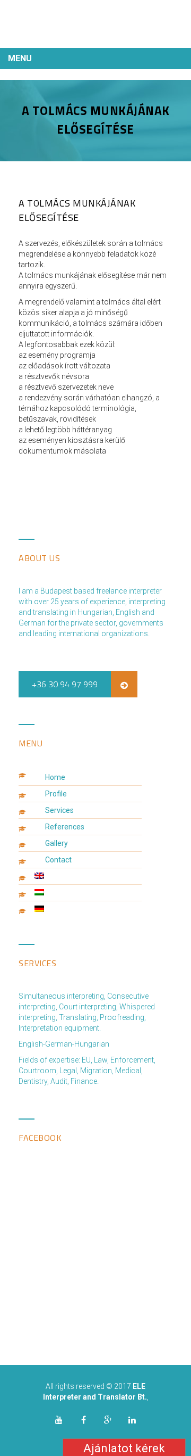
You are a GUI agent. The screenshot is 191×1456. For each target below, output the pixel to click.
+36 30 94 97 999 (65, 684)
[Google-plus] (107, 1419)
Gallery (56, 843)
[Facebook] (83, 1419)
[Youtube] (58, 1419)
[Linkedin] (132, 1419)
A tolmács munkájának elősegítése (77, 210)
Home (55, 777)
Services (59, 810)
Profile (56, 793)
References (64, 826)
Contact (58, 859)
